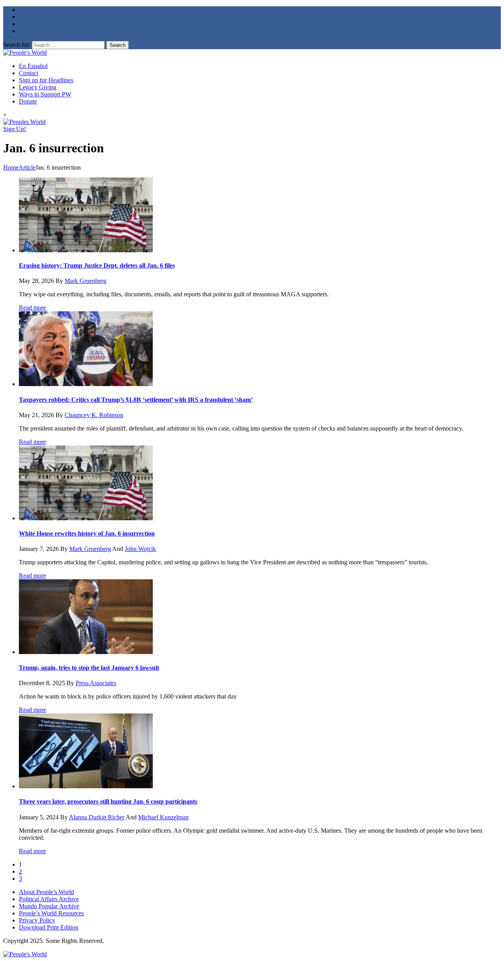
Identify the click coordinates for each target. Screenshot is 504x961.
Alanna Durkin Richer (96, 817)
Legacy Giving (37, 87)
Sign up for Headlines (46, 80)
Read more (32, 307)
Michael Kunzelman (163, 817)
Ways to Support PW (45, 94)
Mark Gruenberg (85, 280)
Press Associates (96, 683)
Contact (28, 73)
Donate (28, 101)
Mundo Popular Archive (49, 906)
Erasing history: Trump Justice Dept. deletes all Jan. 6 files (97, 265)
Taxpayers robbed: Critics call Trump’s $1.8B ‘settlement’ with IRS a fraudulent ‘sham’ (136, 399)
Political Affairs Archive (49, 899)
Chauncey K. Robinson (94, 415)
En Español (33, 66)
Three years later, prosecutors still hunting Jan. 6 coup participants (108, 801)
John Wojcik (140, 548)
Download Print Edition (48, 927)
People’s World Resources (51, 913)
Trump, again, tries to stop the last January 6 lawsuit (89, 667)
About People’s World (46, 892)
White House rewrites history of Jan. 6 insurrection (87, 533)
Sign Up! (14, 129)
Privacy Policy (37, 920)
